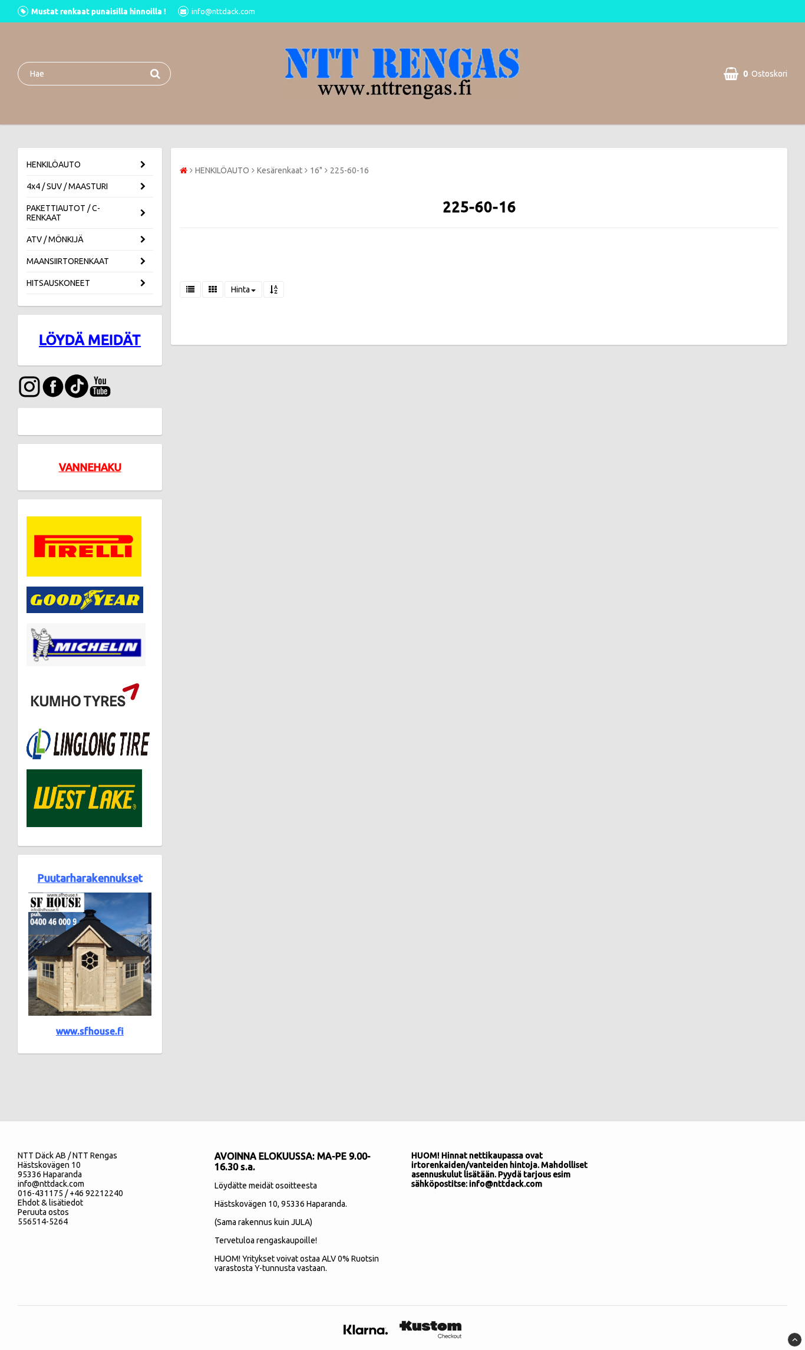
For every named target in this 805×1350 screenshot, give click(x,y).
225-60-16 (349, 170)
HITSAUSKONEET (58, 283)
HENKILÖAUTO (54, 164)
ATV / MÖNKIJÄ (55, 239)
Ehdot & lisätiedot (50, 1202)
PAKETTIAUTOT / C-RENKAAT (63, 212)
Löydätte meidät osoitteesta (266, 1185)
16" (316, 170)
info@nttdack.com (51, 1183)
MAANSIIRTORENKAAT (68, 261)
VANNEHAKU (90, 467)
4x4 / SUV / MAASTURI (67, 186)
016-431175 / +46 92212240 (70, 1193)
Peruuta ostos (43, 1212)
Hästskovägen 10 (246, 1204)
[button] (755, 73)
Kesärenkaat (279, 170)
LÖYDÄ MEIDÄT (90, 340)
